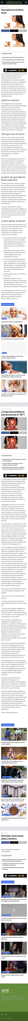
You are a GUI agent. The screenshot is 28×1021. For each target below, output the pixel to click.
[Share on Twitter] (14, 30)
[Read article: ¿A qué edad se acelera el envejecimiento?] (14, 313)
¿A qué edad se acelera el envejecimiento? (13, 57)
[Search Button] (26, 2)
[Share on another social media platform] (23, 30)
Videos (6, 833)
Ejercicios (4, 739)
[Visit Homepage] (14, 2)
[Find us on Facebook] (1, 1015)
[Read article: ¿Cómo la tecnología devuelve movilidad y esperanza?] (14, 929)
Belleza (6, 7)
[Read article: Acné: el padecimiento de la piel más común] (14, 331)
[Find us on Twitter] (3, 1015)
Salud (3, 934)
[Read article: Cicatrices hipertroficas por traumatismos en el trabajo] (14, 948)
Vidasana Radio (6, 896)
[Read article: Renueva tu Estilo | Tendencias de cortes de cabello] (14, 967)
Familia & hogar (8, 409)
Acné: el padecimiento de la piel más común (13, 59)
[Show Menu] (2, 2)
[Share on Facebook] (5, 30)
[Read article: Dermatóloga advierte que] (14, 367)
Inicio (2, 7)
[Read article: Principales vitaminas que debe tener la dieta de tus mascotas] (14, 810)
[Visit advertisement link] (15, 70)
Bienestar (4, 758)
